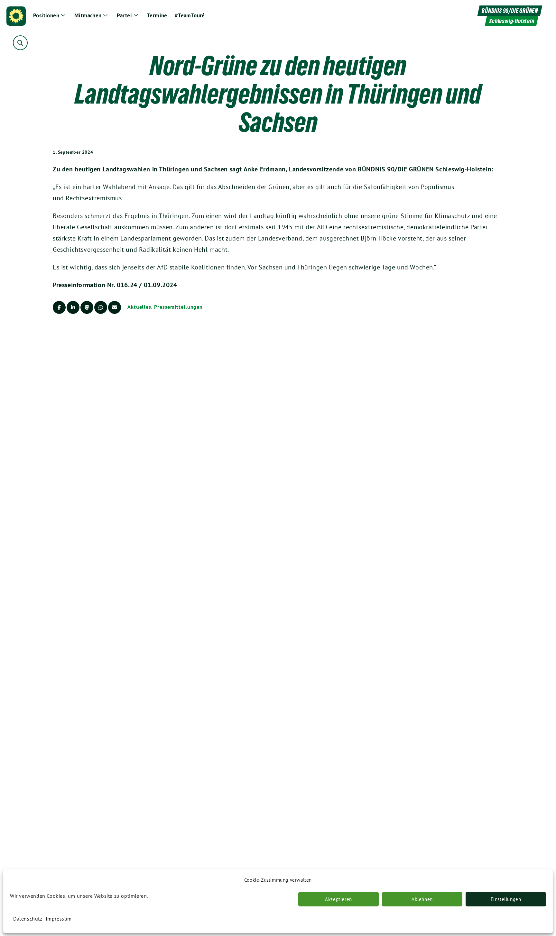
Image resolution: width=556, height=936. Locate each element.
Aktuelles (139, 307)
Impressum (59, 918)
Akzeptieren (338, 899)
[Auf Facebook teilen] (59, 307)
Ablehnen (422, 899)
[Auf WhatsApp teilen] (100, 307)
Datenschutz (27, 918)
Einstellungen (506, 899)
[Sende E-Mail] (114, 307)
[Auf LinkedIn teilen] (73, 307)
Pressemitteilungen (178, 307)
